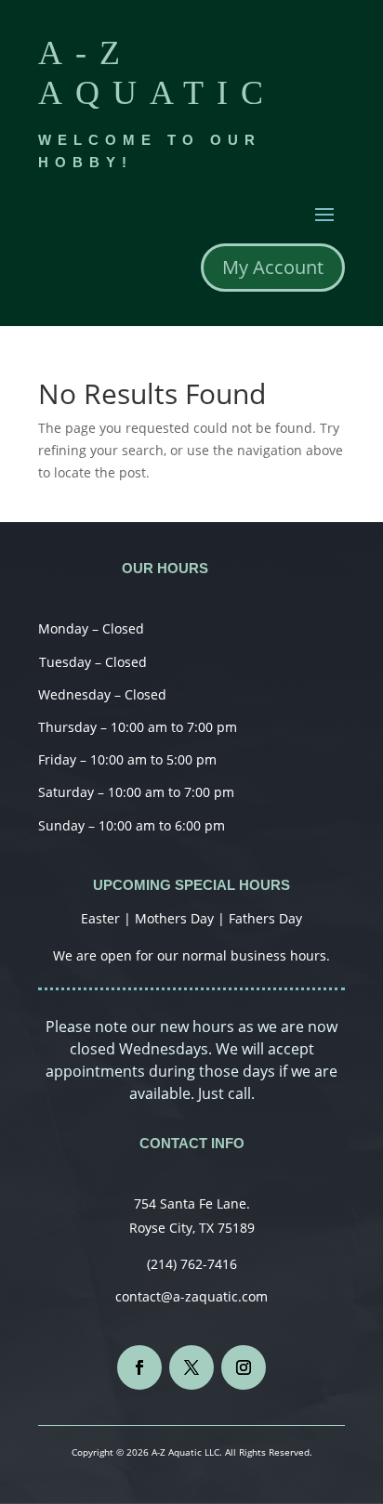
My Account (273, 267)
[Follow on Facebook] (139, 1367)
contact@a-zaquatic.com (191, 1296)
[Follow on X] (191, 1367)
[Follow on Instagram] (243, 1367)
